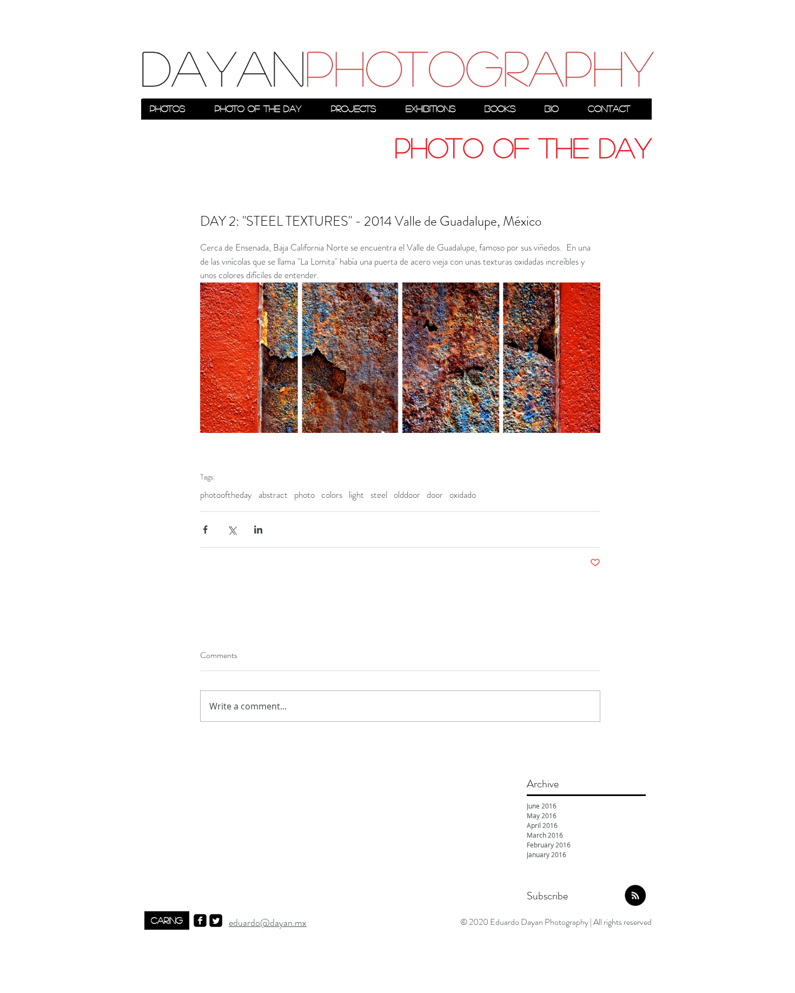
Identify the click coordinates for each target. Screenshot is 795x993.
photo (304, 495)
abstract (273, 495)
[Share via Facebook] (205, 529)
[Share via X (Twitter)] (232, 529)
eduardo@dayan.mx (268, 923)
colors (331, 495)
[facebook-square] (200, 920)
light (356, 495)
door (435, 495)
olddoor (407, 495)
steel (378, 495)
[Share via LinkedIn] (258, 529)
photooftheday (226, 495)
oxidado (462, 495)
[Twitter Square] (215, 920)
